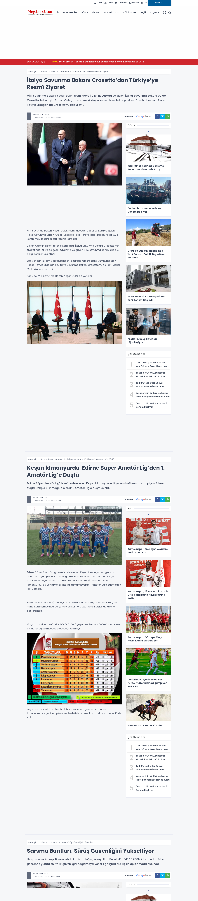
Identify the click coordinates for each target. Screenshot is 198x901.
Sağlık (143, 12)
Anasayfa (32, 71)
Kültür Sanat (130, 12)
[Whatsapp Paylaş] (167, 116)
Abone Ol (128, 116)
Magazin (154, 12)
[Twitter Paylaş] (162, 116)
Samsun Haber (70, 12)
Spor (117, 12)
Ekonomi (107, 12)
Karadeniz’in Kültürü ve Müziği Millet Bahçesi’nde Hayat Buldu (103, 61)
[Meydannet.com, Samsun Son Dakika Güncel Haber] (40, 12)
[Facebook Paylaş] (157, 116)
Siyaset (96, 12)
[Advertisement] (99, 38)
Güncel (84, 12)
